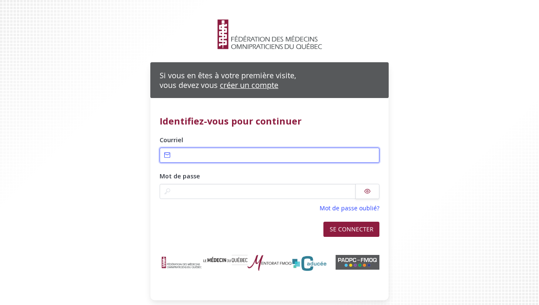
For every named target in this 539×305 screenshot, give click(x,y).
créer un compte (249, 85)
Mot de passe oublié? (349, 208)
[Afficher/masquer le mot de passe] (367, 191)
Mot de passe (180, 176)
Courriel (171, 140)
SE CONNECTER (352, 229)
